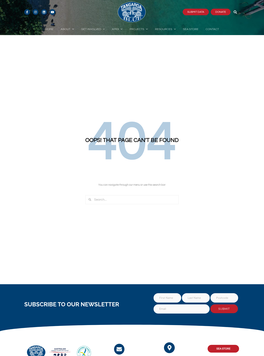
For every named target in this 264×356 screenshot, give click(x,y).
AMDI (115, 29)
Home (49, 29)
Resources (163, 29)
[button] (235, 12)
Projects (137, 29)
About (65, 29)
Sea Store (190, 29)
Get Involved (91, 29)
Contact (212, 29)
